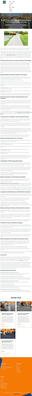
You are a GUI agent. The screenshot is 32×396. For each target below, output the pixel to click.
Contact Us (10, 10)
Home (10, 1)
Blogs (10, 7)
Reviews (10, 9)
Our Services (11, 3)
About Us (13, 1)
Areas (10, 5)
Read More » (3, 324)
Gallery (13, 7)
